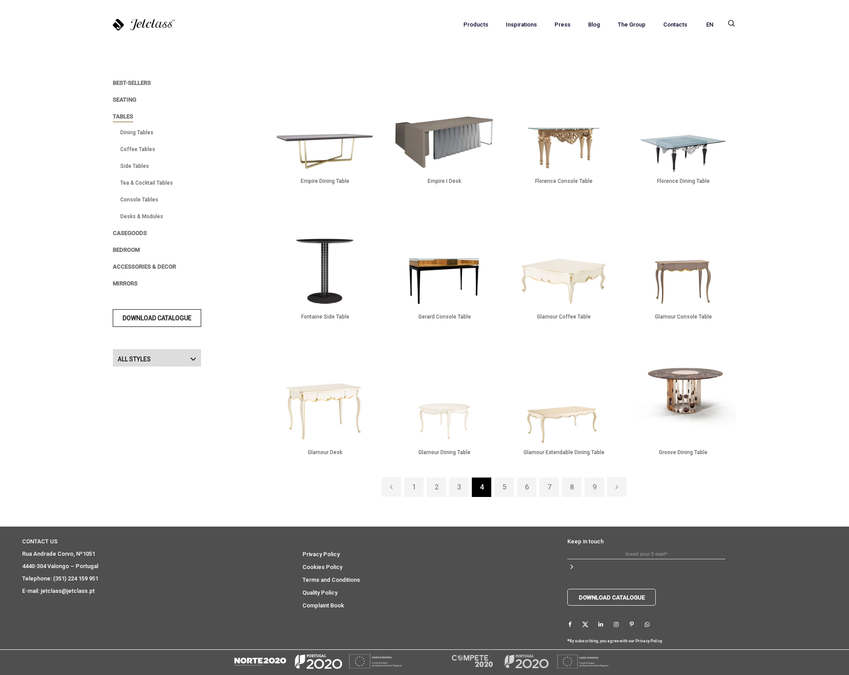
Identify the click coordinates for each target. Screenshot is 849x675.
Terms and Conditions (331, 579)
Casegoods (130, 233)
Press (562, 24)
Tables (123, 116)
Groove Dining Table (683, 452)
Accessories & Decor (144, 266)
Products (475, 24)
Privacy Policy (321, 554)
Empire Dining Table (325, 181)
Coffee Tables (137, 149)
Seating (124, 99)
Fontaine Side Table (325, 317)
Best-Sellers (132, 83)
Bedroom (126, 249)
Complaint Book (323, 605)
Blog (594, 24)
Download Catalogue (156, 318)
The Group (632, 24)
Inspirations (521, 24)
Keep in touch (585, 541)
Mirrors (125, 283)
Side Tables (134, 166)
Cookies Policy (322, 567)
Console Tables (139, 200)
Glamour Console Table (683, 317)
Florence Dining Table (683, 181)
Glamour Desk (325, 452)
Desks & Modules (141, 216)
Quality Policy (319, 592)
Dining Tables (136, 132)
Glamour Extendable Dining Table (564, 452)
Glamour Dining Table (444, 452)
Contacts (675, 24)
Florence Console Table (564, 181)
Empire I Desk (444, 181)
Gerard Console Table (444, 317)
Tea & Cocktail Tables (146, 183)
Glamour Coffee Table (564, 317)
